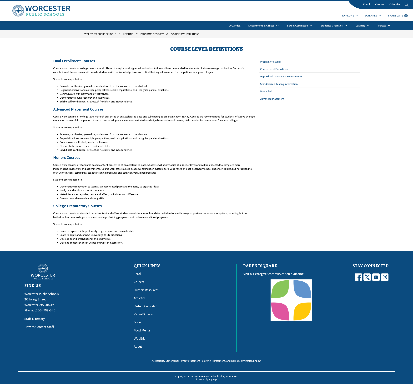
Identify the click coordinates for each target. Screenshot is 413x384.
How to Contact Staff (39, 327)
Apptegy (213, 379)
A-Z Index (235, 25)
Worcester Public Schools (100, 34)
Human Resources (146, 290)
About (138, 346)
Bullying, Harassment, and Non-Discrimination (227, 360)
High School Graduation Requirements (281, 76)
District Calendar (145, 306)
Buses (137, 322)
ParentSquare (143, 314)
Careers (379, 4)
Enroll (366, 4)
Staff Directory (34, 319)
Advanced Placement (272, 98)
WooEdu (139, 338)
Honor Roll (266, 91)
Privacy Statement (190, 360)
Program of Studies (271, 61)
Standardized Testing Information (279, 83)
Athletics (139, 298)
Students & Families (332, 25)
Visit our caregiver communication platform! (273, 274)
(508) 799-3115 (45, 310)
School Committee (297, 25)
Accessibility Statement (164, 360)
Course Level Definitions (185, 34)
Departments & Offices (261, 25)
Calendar (394, 4)
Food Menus (142, 330)
